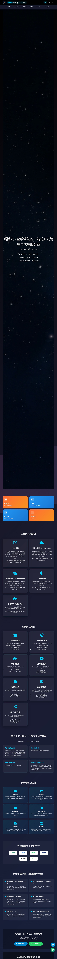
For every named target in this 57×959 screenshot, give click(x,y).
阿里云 (24, 7)
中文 (45, 2)
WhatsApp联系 (37, 943)
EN (49, 2)
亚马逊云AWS (16, 7)
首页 (9, 7)
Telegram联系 (22, 943)
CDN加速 (47, 7)
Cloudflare (38, 7)
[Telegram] (53, 945)
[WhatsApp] (53, 950)
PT (52, 2)
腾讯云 (31, 7)
